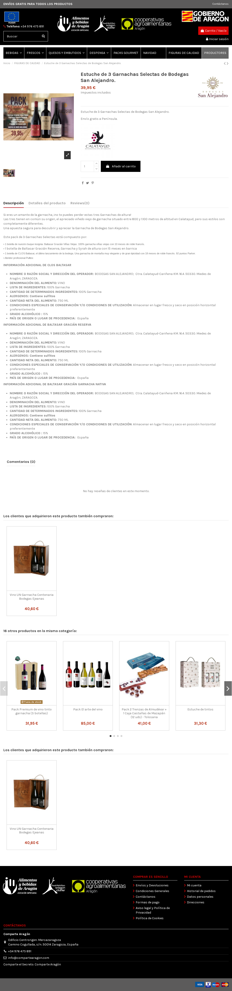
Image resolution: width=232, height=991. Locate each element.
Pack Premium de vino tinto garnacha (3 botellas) (31, 711)
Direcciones (195, 902)
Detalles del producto (47, 203)
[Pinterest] (93, 183)
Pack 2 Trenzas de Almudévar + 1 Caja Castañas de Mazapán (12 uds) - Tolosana (144, 713)
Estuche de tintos (200, 709)
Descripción (13, 203)
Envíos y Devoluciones (152, 885)
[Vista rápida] (31, 589)
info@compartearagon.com (28, 958)
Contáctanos (220, 3)
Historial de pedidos (201, 891)
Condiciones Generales (152, 891)
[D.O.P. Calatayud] (98, 140)
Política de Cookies (150, 918)
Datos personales (200, 897)
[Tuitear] (87, 183)
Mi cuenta (194, 885)
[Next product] (228, 63)
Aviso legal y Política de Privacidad (153, 910)
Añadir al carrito (124, 166)
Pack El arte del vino (88, 709)
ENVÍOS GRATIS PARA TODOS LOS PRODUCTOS (37, 4)
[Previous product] (225, 63)
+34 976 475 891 (32, 26)
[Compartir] (83, 183)
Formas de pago (148, 902)
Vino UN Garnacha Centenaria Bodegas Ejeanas (31, 597)
